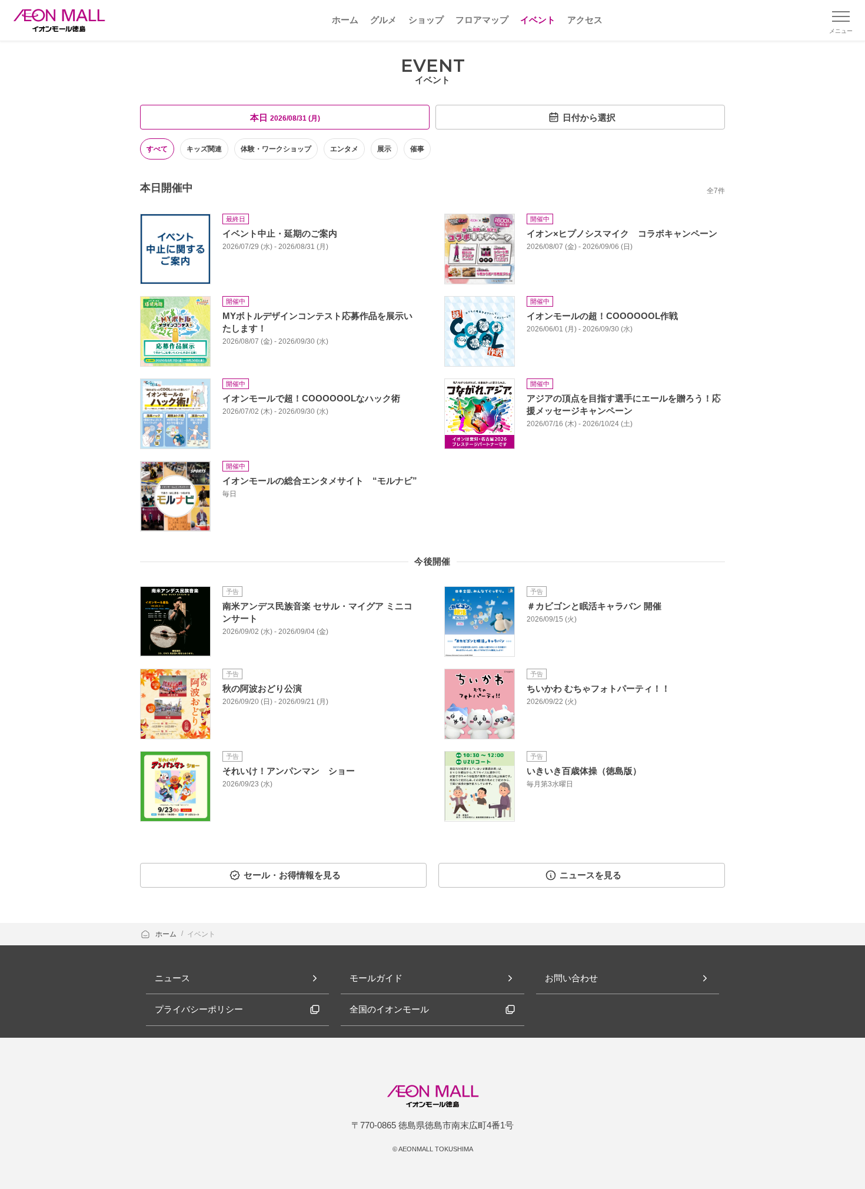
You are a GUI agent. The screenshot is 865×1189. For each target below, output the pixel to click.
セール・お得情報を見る (292, 875)
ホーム (166, 934)
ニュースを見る (590, 875)
